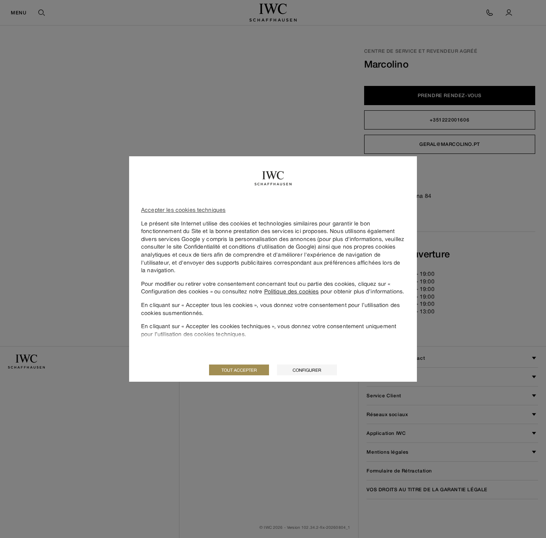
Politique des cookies (291, 291)
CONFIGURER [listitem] (307, 370)
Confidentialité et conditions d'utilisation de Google (249, 246)
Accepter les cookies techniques (183, 209)
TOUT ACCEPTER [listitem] (239, 370)
